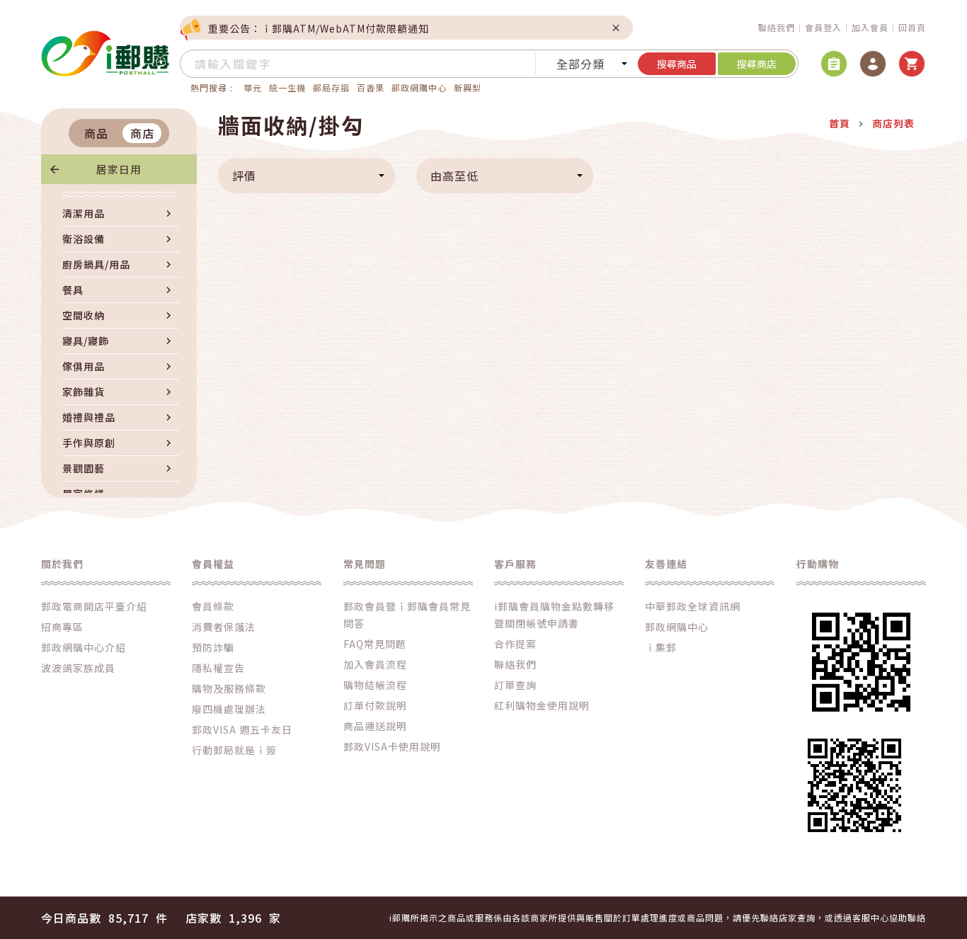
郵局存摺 (331, 87)
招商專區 (62, 627)
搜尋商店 (757, 64)
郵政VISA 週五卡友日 (242, 729)
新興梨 (467, 87)
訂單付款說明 (375, 705)
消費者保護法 (224, 627)
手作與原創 (88, 443)
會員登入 (823, 27)
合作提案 (515, 644)
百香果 (370, 87)
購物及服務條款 (229, 688)
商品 (96, 133)
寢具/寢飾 (85, 341)
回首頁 (912, 27)
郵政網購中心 (419, 87)
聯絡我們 (776, 27)
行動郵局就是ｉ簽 (234, 750)
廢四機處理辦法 (229, 709)
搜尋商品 (677, 64)
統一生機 (287, 87)
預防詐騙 (213, 647)
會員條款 (213, 606)
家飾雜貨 (83, 392)
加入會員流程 (375, 664)
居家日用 (119, 168)
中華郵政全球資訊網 (692, 606)
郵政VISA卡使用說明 (392, 746)
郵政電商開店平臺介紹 (94, 606)
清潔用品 (83, 213)
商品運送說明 (375, 726)
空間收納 (83, 315)
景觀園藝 (83, 468)
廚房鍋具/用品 (96, 264)
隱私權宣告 (218, 668)
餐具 (73, 290)
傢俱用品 (83, 366)
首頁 (839, 123)
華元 (253, 87)
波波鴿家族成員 (78, 668)
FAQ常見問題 (374, 644)
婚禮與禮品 (88, 417)
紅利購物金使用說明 (542, 705)
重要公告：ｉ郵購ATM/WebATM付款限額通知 (318, 28)
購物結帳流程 (375, 685)
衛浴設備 (83, 239)
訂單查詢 (515, 685)
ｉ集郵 (661, 647)
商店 (142, 133)
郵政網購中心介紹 (83, 647)
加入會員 (870, 27)
